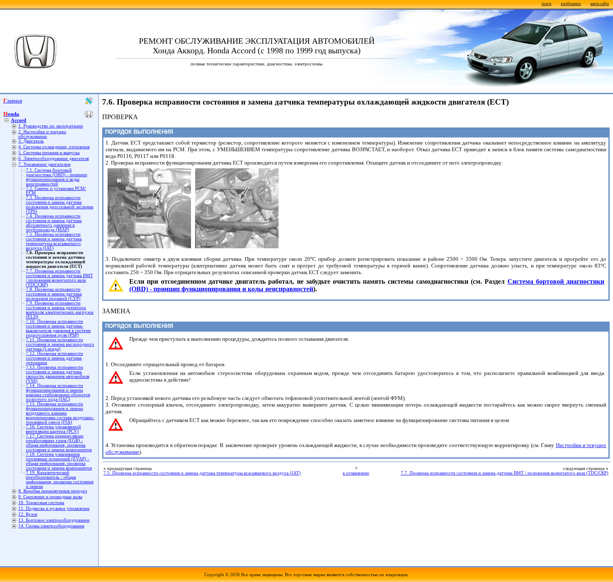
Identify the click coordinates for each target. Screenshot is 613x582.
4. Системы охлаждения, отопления (54, 147)
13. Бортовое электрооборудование (54, 520)
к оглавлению (356, 473)
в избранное (571, 4)
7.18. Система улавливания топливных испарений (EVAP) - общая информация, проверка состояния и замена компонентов (59, 461)
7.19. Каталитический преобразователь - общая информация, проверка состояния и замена (59, 479)
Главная (12, 100)
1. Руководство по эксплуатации (50, 126)
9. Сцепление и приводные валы (50, 497)
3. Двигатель (31, 141)
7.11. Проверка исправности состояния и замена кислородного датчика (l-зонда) (60, 344)
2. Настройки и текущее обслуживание (42, 134)
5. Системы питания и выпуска (49, 152)
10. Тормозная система (41, 502)
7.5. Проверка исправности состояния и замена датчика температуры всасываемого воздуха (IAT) (54, 241)
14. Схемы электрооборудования (51, 526)
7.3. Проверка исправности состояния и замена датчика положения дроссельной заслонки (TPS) (59, 204)
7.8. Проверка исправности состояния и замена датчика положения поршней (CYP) (54, 294)
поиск (546, 4)
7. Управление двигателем (44, 164)
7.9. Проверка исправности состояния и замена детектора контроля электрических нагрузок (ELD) (59, 310)
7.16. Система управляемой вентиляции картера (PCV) (53, 429)
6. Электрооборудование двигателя (53, 158)
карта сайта (599, 4)
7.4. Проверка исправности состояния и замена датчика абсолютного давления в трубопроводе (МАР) (54, 223)
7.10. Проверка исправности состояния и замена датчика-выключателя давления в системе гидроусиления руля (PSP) (58, 328)
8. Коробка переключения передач (52, 491)
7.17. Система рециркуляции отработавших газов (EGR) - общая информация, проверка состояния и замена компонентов (59, 443)
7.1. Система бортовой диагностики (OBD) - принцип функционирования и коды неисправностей (56, 177)
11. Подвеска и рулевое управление (54, 508)
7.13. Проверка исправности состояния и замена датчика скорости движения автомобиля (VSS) (57, 374)
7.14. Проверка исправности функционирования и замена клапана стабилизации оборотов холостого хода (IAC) (58, 392)
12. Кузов (27, 514)
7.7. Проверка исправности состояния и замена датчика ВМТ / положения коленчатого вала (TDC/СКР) (59, 278)
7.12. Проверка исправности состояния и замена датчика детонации (54, 358)
